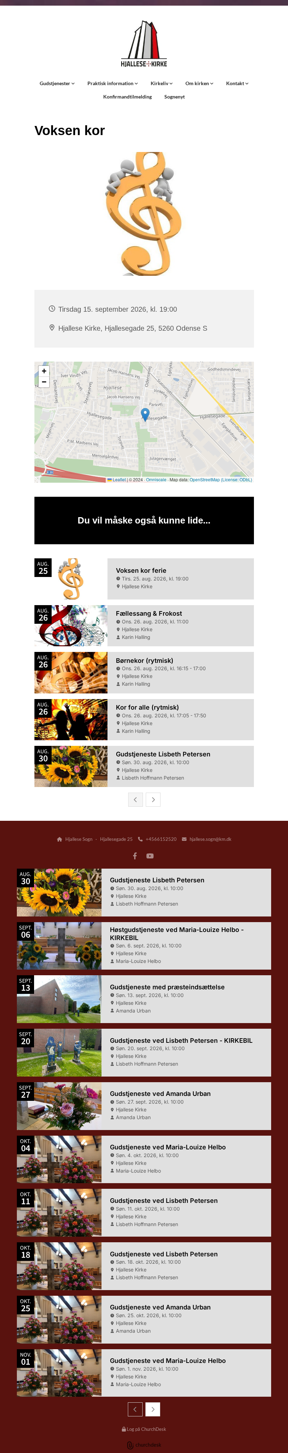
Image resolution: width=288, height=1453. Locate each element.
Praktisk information (111, 83)
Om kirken (197, 83)
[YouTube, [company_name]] (149, 855)
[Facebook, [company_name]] (135, 855)
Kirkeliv (160, 83)
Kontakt (235, 83)
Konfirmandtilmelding (127, 97)
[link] (57, 83)
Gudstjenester (55, 83)
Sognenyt (174, 97)
